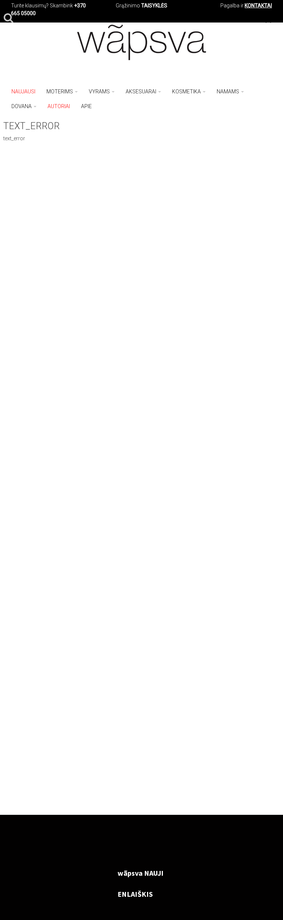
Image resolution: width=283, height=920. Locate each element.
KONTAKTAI (258, 5)
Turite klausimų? (30, 5)
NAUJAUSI (23, 91)
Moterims (59, 91)
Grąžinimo (128, 5)
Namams (228, 91)
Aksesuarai (141, 91)
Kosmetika (186, 91)
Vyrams (99, 91)
